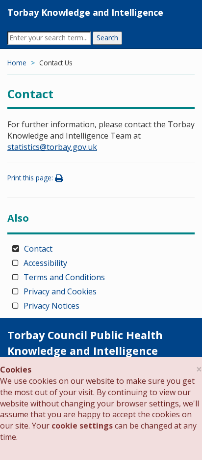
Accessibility (45, 263)
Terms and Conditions (64, 277)
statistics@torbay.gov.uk (52, 147)
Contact (38, 248)
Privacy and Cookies (60, 291)
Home (16, 62)
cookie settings (82, 425)
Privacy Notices (51, 305)
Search (107, 37)
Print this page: (31, 177)
